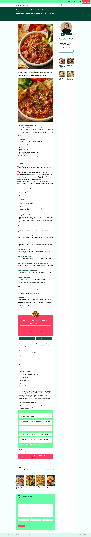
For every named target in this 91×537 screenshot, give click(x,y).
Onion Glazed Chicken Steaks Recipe (48, 468)
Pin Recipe (44, 338)
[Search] (71, 51)
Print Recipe (28, 338)
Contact (75, 1)
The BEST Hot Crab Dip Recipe (22, 468)
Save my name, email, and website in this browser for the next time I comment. (32, 523)
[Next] (54, 483)
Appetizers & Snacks (19, 11)
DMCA (16, 534)
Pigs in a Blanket (70, 65)
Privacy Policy (29, 534)
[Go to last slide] (16, 483)
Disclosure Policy (11, 534)
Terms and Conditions (22, 534)
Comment (20, 505)
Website (44, 520)
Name (19, 520)
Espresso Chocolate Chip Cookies (62, 66)
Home (69, 1)
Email (31, 520)
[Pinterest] (78, 1)
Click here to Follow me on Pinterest (31, 457)
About (72, 1)
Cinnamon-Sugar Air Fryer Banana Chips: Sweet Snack (19, 487)
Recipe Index (47, 4)
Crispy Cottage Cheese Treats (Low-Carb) (50, 487)
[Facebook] (80, 1)
